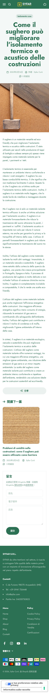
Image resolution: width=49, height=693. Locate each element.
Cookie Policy (33, 613)
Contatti (6, 634)
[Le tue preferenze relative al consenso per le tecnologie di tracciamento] (44, 688)
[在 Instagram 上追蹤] (11, 643)
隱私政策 (18, 485)
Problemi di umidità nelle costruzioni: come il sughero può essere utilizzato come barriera (21, 451)
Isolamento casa (24, 16)
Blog (5, 629)
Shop (5, 618)
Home (5, 613)
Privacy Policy (33, 618)
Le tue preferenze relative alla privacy (27, 684)
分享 (26, 390)
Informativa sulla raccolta (16, 689)
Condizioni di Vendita (33, 625)
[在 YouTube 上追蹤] (18, 643)
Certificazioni (33, 632)
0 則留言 (26, 76)
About (5, 624)
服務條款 (29, 485)
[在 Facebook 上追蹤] (4, 643)
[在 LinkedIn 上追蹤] (25, 643)
